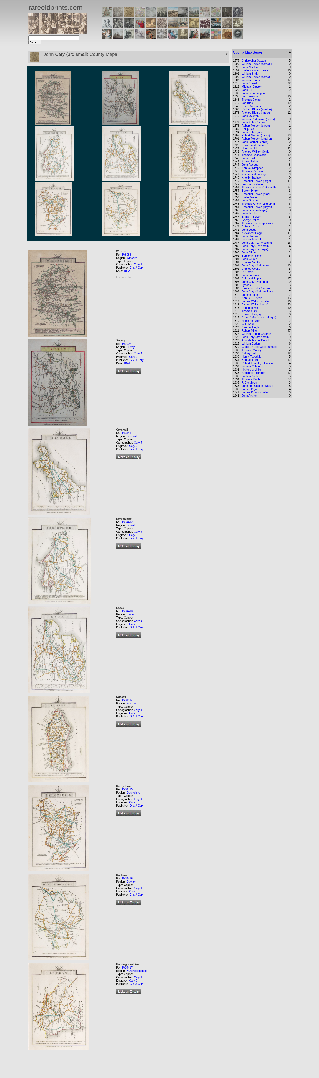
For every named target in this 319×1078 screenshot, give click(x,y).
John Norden (250, 67)
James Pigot (250, 389)
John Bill (247, 89)
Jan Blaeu (248, 103)
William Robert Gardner (256, 333)
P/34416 (127, 878)
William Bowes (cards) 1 (257, 63)
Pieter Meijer (250, 197)
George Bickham (252, 184)
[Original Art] (194, 26)
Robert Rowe (250, 307)
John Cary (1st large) (255, 249)
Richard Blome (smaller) (257, 109)
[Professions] (173, 37)
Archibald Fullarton (253, 372)
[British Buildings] (162, 16)
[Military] (205, 37)
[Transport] (183, 26)
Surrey (131, 347)
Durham (131, 881)
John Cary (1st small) (255, 246)
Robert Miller (250, 330)
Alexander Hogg (252, 233)
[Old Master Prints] (227, 26)
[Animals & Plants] (151, 26)
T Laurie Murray (251, 350)
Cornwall (132, 436)
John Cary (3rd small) (255, 337)
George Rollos (251, 220)
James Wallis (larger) (255, 304)
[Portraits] (162, 26)
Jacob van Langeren (254, 93)
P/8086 (126, 254)
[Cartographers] (238, 16)
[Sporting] (173, 26)
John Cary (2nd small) (255, 281)
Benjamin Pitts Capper (256, 288)
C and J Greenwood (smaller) (260, 346)
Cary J (138, 264)
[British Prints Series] (118, 16)
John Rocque (250, 164)
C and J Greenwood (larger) (259, 317)
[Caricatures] (140, 26)
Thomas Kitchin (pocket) (257, 223)
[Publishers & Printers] (118, 26)
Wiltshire (132, 258)
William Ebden (251, 343)
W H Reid (248, 324)
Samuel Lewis (250, 359)
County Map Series (248, 52)
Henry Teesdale (251, 356)
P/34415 (127, 789)
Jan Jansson (250, 96)
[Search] (238, 37)
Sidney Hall (249, 353)
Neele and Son (251, 320)
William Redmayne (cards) (258, 119)
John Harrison (250, 236)
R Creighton (249, 382)
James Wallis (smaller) (256, 301)
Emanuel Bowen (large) (256, 181)
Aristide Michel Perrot (255, 340)
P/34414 (127, 700)
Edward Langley (252, 314)
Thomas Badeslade (254, 155)
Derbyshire (133, 792)
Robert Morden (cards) (256, 125)
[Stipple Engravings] (107, 37)
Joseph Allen (250, 294)
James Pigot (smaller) (255, 392)
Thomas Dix (249, 311)
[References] (227, 37)
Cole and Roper (251, 278)
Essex (131, 614)
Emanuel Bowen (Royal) (257, 207)
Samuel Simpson (252, 168)
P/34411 (127, 432)
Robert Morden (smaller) (257, 138)
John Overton (250, 116)
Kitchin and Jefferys (254, 174)
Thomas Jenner (251, 99)
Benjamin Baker (252, 255)
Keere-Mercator (251, 106)
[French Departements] (216, 16)
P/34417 (127, 967)
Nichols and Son (252, 369)
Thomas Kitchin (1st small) (259, 187)
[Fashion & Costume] (194, 37)
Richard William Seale (255, 151)
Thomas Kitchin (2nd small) (259, 203)
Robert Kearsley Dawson (257, 363)
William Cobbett (251, 366)
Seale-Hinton (250, 161)
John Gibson (250, 200)
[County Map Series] (129, 16)
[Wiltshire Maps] (205, 16)
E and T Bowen (251, 216)
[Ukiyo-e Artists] (151, 37)
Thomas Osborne (252, 171)
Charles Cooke (251, 268)
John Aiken (249, 252)
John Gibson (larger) (254, 210)
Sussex (131, 703)
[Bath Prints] (183, 16)
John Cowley (250, 158)
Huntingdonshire (137, 970)
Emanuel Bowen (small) (256, 194)
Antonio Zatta (250, 226)
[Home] (57, 33)
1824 (127, 363)
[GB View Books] (216, 37)
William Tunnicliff (252, 239)
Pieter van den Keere (255, 70)
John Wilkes (249, 259)
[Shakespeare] (183, 37)
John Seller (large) (253, 122)
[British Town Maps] (140, 16)
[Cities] (173, 16)
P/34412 (127, 522)
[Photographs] (205, 26)
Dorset (131, 525)
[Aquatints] (118, 37)
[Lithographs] (129, 37)
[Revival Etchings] (140, 37)
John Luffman (250, 275)
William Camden (252, 80)
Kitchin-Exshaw (251, 177)
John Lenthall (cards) (255, 142)
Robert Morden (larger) (256, 135)
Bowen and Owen (253, 145)
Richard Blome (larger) (256, 112)
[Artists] (227, 16)
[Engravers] (107, 26)
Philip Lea (248, 129)
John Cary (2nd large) (255, 265)
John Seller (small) (253, 132)
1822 (127, 271)
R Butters (248, 272)
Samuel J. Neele (252, 298)
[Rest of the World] (151, 16)
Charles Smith (251, 262)
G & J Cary (137, 267)
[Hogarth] (129, 26)
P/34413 (127, 611)
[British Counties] (107, 16)
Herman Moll (250, 148)
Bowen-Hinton (250, 190)
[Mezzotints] (238, 26)
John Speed (249, 83)
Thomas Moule (251, 379)
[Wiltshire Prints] (194, 16)
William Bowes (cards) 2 (257, 76)
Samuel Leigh (250, 327)
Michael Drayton (252, 86)
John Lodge (249, 229)
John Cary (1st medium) (257, 242)
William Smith (250, 73)
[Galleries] (216, 26)
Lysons (246, 285)
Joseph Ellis (249, 213)
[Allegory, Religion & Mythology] (162, 37)
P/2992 (126, 343)
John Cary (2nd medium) (257, 291)
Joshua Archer (251, 376)
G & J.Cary (137, 360)
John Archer (249, 395)
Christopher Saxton (254, 60)
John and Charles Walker (257, 385)
